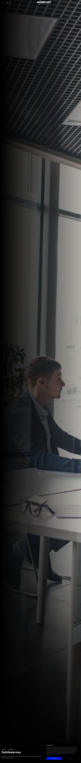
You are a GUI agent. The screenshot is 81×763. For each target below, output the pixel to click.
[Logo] (44, 2)
